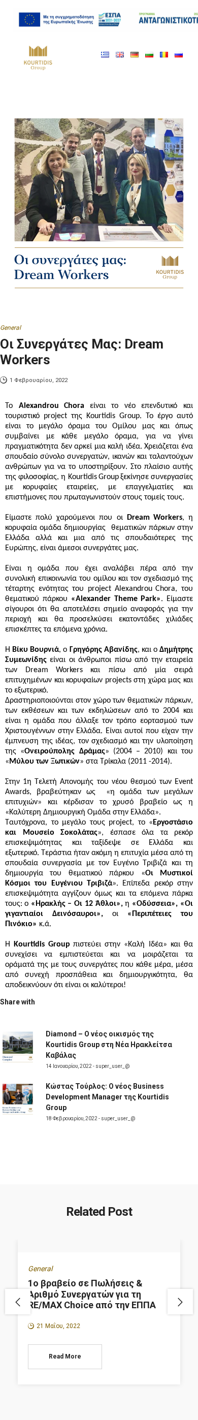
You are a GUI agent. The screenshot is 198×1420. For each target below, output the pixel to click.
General (10, 327)
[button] (90, 54)
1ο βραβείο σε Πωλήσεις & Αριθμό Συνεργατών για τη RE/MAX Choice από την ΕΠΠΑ (92, 1294)
